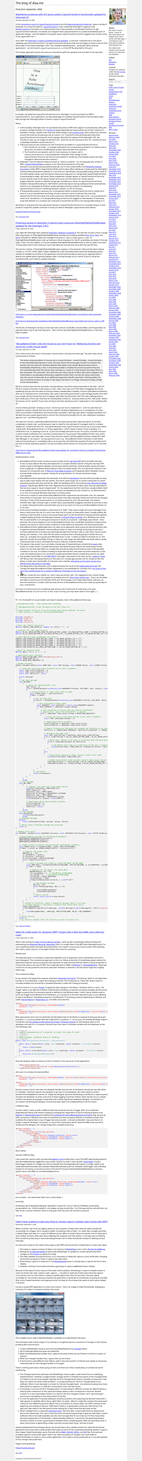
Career (111, 89)
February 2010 (114, 283)
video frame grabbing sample (47, 942)
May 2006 (112, 369)
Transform (50, 130)
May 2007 (112, 348)
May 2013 (112, 232)
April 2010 (112, 278)
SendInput (74, 478)
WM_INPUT (52, 556)
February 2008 (114, 333)
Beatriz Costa (58, 1159)
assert (95, 544)
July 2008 (112, 323)
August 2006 (113, 367)
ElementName (27, 999)
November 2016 (115, 184)
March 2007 (113, 352)
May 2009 (112, 302)
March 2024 (113, 141)
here (87, 235)
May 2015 (112, 203)
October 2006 (114, 363)
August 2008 (113, 321)
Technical (22, 926)
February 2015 (114, 207)
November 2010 (115, 264)
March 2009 (113, 306)
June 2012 (112, 234)
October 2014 (114, 213)
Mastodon (112, 62)
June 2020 (112, 158)
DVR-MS (70, 1432)
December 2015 (115, 194)
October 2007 (114, 337)
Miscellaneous (114, 100)
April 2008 (112, 329)
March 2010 (113, 281)
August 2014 (113, 217)
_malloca (95, 556)
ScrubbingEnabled (37, 1251)
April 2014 (112, 226)
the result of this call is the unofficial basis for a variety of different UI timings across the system (63, 569)
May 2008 (112, 327)
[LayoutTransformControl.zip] (28, 211)
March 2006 (113, 373)
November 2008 (115, 314)
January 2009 (113, 310)
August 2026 (113, 135)
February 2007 (114, 354)
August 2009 (113, 295)
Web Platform (114, 117)
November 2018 (115, 171)
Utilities (28, 926)
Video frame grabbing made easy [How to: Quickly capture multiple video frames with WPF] (62, 1221)
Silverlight (22, 217)
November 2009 (115, 289)
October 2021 (114, 144)
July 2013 (112, 230)
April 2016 (112, 190)
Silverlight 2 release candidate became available (48, 40)
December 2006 (115, 358)
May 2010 (112, 276)
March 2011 (113, 255)
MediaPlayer (71, 1249)
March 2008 (113, 331)
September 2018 (115, 173)
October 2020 (114, 152)
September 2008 (115, 318)
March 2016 (113, 192)
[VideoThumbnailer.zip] (25, 1448)
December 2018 (115, 169)
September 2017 (115, 179)
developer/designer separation (42, 944)
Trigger (41, 987)
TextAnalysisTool (115, 111)
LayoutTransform (50, 27)
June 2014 (112, 222)
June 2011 (112, 249)
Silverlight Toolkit (115, 106)
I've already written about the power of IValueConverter (52, 1022)
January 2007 (113, 356)
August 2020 (113, 154)
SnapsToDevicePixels (34, 164)
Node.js (112, 102)
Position (36, 1254)
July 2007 (112, 344)
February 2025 (114, 137)
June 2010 (112, 274)
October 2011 (114, 241)
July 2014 (112, 219)
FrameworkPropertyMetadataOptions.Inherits (72, 1115)
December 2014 (115, 211)
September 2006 (115, 365)
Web (110, 115)
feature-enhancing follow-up (79, 24)
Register (19, 1115)
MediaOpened (60, 1261)
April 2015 (112, 205)
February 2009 (114, 308)
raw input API (75, 461)
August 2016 (113, 186)
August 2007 (113, 342)
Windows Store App (116, 125)
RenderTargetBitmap (96, 1249)
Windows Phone (115, 119)
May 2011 (112, 251)
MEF (110, 98)
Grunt (111, 96)
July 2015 (112, 200)
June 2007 (112, 346)
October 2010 (114, 266)
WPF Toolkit (113, 130)
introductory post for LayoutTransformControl (40, 24)
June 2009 (112, 299)
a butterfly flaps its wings (72, 517)
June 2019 (112, 167)
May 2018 (112, 175)
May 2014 (112, 224)
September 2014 (115, 215)
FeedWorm (113, 94)
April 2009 (112, 304)
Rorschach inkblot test (79, 577)
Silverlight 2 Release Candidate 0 (62, 233)
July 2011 (112, 247)
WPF (27, 217)
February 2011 (114, 257)
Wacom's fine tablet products (59, 471)
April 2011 (112, 253)
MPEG (76, 1432)
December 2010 (115, 262)
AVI (85, 1432)
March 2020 (113, 163)
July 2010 (112, 272)
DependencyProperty (67, 978)
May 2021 (112, 146)
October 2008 (114, 316)
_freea (102, 556)
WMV (63, 1432)
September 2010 (115, 268)
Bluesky (112, 64)
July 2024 (112, 139)
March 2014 (113, 228)
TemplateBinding (90, 965)
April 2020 (112, 160)
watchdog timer (55, 1411)
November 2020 (115, 150)
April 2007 (112, 350)
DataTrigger (88, 1161)
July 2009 (112, 297)
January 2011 (113, 259)
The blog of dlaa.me (29, 3)
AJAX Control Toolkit (116, 87)
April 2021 (112, 148)
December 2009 (115, 287)
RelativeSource (42, 999)
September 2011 (115, 243)
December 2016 (115, 182)
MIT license (121, 72)
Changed (77, 1349)
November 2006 (115, 361)
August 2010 (113, 270)
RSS (110, 60)
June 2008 (112, 325)
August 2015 (113, 198)
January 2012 (113, 238)
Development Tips (115, 92)
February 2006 (114, 375)
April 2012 (112, 236)
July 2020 (112, 156)
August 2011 (113, 245)
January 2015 (113, 209)
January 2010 (113, 285)
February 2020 (114, 165)
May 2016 (112, 188)
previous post (78, 132)
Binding (77, 965)
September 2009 (115, 293)
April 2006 (112, 371)
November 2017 (115, 177)
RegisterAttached (32, 1115)
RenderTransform (23, 29)
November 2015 (115, 196)
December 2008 (115, 312)
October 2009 (114, 291)
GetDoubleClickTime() (88, 566)
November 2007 (115, 335)
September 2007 (115, 340)
